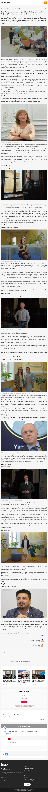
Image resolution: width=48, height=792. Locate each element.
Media (25, 773)
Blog (25, 775)
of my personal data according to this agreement (24, 706)
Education (26, 766)
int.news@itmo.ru (9, 733)
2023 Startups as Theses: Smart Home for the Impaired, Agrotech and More (9, 681)
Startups (24, 652)
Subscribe (24, 702)
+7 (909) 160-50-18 (4, 779)
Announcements (7, 712)
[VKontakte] (45, 8)
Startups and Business (29, 768)
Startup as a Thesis (15, 655)
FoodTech (13, 652)
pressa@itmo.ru (4, 780)
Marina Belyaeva (36, 645)
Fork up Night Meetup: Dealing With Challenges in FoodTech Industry (38, 681)
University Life (27, 770)
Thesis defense (31, 652)
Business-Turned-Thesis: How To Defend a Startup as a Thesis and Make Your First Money (24, 681)
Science (25, 764)
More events (41, 719)
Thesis (37, 652)
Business (19, 652)
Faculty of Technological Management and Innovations (20, 661)
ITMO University (12, 742)
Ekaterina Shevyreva (35, 640)
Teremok (8, 81)
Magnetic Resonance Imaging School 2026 (11, 714)
